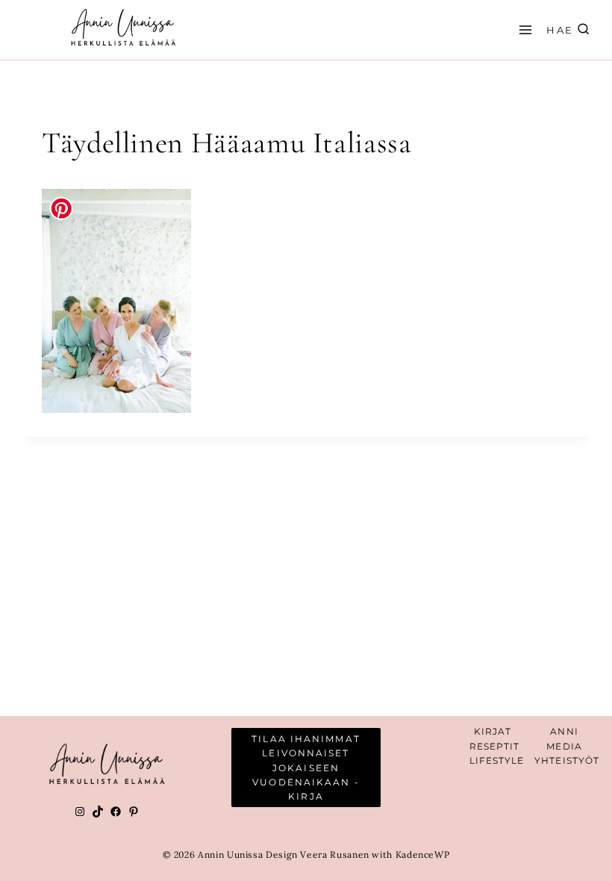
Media (564, 746)
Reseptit (494, 746)
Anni (564, 731)
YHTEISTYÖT (566, 760)
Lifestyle (497, 760)
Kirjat (493, 731)
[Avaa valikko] (523, 29)
